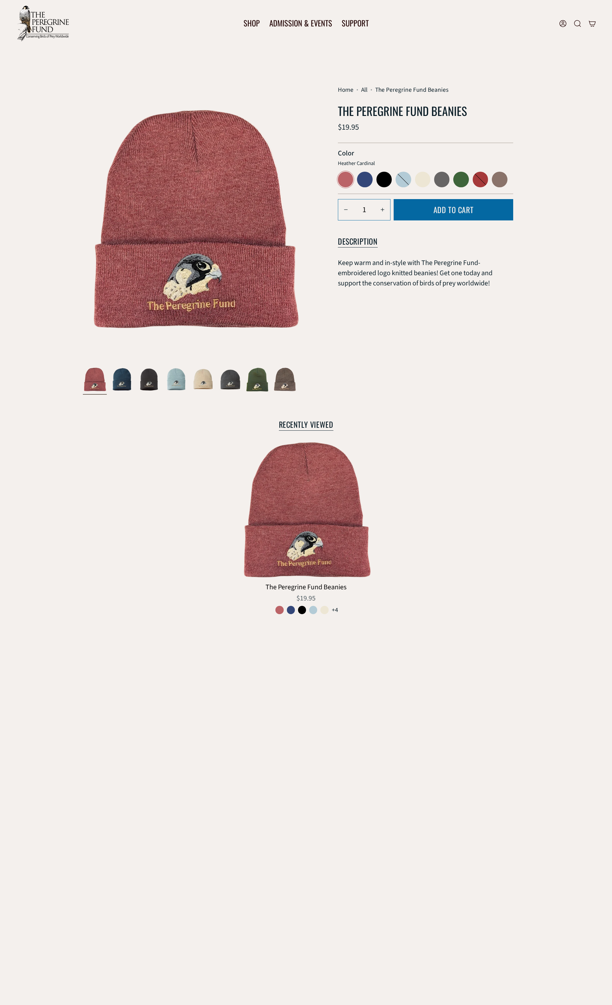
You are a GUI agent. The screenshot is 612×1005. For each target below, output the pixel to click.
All (364, 89)
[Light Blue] (313, 610)
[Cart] (592, 23)
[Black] (302, 610)
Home (345, 89)
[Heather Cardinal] (279, 610)
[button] (252, 23)
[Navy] (291, 610)
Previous (82, 220)
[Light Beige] (324, 610)
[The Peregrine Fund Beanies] (306, 510)
